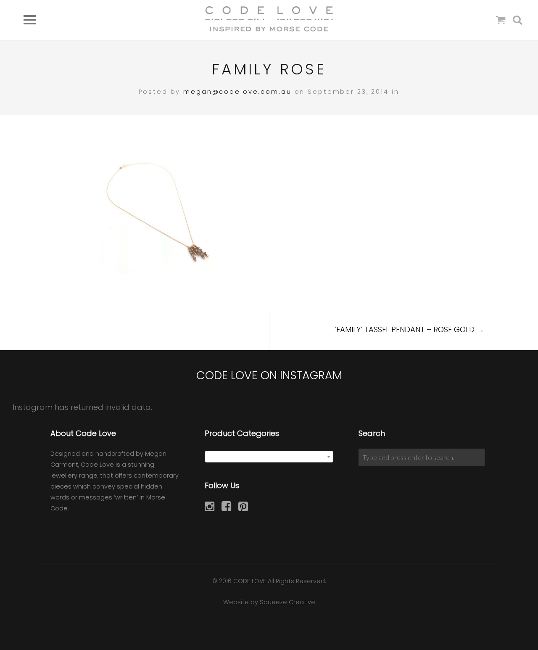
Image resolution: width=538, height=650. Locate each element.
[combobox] (269, 456)
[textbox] (269, 457)
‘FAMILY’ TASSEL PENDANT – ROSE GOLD (409, 329)
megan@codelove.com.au (237, 91)
